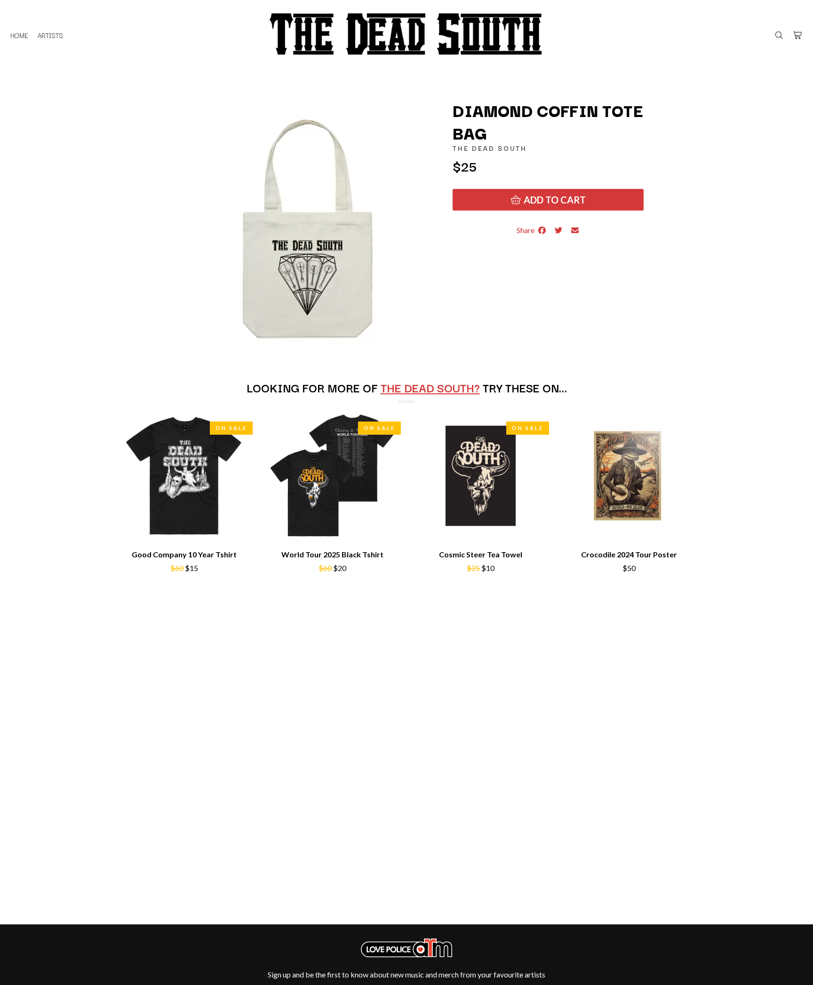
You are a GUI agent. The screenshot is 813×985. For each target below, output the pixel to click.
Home (19, 35)
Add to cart (554, 199)
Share (527, 230)
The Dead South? (430, 387)
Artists (50, 35)
